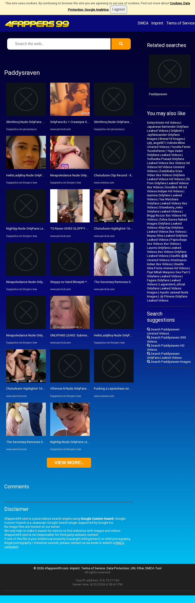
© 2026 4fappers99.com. (52, 568)
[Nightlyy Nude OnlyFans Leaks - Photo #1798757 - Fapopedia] (26, 221)
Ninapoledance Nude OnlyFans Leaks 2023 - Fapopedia (45, 282)
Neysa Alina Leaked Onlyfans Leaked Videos (167, 238)
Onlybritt (176, 131)
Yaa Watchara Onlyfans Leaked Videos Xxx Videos (167, 203)
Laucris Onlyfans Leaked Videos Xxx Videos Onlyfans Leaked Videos (166, 252)
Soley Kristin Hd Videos (163, 123)
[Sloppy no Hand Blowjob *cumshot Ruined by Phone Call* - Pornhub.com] (70, 275)
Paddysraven (158, 94)
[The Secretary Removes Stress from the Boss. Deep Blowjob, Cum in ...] (26, 435)
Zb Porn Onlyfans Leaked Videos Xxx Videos (168, 183)
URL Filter (137, 568)
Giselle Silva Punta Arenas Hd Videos (168, 266)
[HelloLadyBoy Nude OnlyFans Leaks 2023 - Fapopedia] (26, 168)
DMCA (143, 23)
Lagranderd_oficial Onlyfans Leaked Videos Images (166, 288)
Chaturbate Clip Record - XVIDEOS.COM (121, 175)
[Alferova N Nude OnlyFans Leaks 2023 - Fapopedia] (70, 381)
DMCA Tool (153, 568)
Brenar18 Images (172, 139)
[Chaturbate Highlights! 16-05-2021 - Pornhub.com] (26, 381)
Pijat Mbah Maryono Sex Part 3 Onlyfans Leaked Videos (168, 274)
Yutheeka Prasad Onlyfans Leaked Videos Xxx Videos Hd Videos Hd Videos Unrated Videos (168, 165)
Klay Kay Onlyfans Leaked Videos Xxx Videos (166, 230)
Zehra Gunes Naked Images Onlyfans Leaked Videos (167, 223)
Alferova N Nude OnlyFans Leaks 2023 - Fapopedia (85, 388)
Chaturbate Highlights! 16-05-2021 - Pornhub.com (41, 388)
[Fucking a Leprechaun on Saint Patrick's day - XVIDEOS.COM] (114, 381)
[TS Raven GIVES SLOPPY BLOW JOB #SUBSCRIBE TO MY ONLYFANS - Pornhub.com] (70, 221)
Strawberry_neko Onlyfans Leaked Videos (165, 209)
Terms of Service (180, 23)
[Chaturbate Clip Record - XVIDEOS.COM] (114, 168)
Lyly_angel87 (156, 143)
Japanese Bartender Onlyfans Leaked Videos (168, 129)
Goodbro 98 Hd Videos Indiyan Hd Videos (167, 189)
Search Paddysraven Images (170, 362)
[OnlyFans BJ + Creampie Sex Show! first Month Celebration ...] (70, 115)
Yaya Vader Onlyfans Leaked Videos (165, 153)
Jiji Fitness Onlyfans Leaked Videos (167, 298)
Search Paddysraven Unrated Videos (163, 331)
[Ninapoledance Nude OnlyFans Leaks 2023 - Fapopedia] (26, 275)
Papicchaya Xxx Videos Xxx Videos (167, 242)
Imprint (157, 23)
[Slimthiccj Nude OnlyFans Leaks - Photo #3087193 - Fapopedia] (26, 115)
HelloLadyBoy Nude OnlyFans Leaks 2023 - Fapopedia (44, 175)
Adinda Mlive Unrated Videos (166, 145)
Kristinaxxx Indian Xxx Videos (167, 262)
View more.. (68, 462)
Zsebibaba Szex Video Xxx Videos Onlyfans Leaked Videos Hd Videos (166, 175)
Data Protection (118, 568)
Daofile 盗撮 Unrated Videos (167, 258)
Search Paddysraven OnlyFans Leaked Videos (164, 356)
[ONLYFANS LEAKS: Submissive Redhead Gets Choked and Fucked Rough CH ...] (70, 328)
